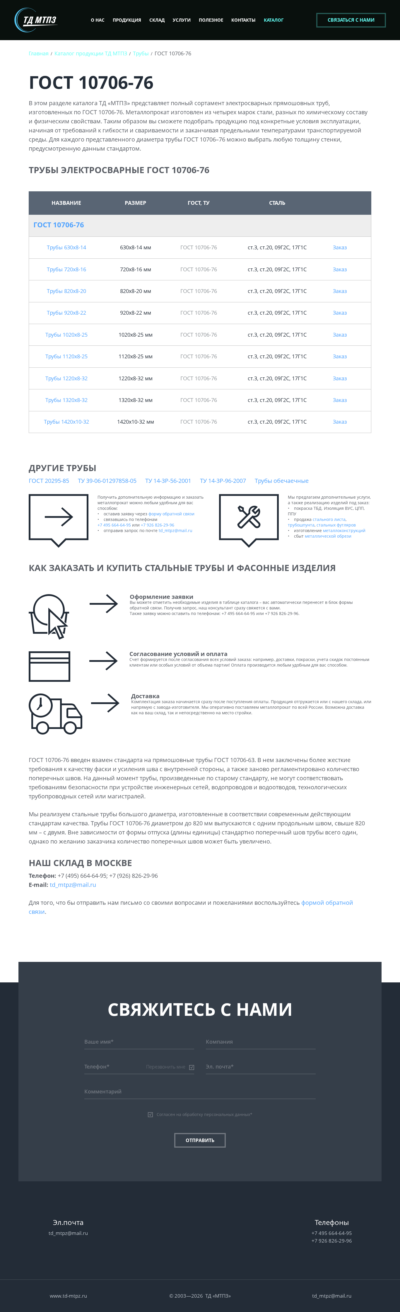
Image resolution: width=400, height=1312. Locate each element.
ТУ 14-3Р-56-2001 (168, 481)
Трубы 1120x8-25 (66, 356)
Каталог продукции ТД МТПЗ (90, 53)
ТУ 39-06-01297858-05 (107, 481)
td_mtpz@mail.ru (175, 530)
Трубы (141, 53)
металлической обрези (328, 536)
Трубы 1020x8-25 (66, 334)
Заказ (340, 247)
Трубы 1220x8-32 (66, 378)
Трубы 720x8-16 (66, 269)
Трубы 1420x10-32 (66, 421)
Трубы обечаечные (282, 481)
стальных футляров (336, 525)
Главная (39, 53)
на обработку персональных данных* (214, 1114)
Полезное (211, 20)
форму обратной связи (171, 514)
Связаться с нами (351, 20)
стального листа (329, 519)
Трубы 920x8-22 (66, 312)
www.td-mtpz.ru (68, 1295)
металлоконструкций (344, 530)
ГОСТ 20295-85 (49, 481)
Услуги (182, 20)
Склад (157, 20)
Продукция (127, 20)
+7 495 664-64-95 (114, 525)
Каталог (273, 20)
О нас (98, 20)
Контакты (243, 20)
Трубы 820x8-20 (66, 290)
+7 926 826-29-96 (157, 525)
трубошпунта (301, 525)
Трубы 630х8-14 (66, 247)
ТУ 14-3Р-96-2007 (223, 481)
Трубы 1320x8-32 (66, 399)
